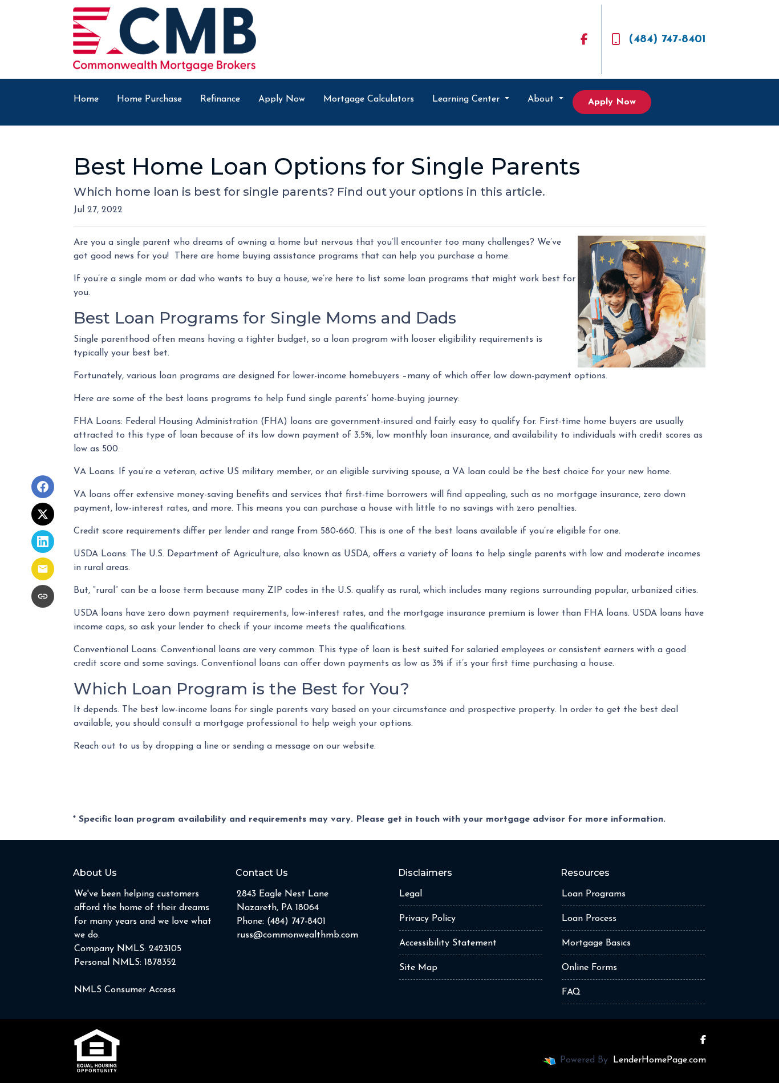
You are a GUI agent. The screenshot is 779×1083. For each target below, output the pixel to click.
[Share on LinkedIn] (42, 541)
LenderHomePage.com (659, 1060)
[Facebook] (584, 39)
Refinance (220, 99)
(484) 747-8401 (667, 39)
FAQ (571, 992)
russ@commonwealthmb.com (297, 935)
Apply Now (281, 99)
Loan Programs (594, 894)
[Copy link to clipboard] (42, 596)
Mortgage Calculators (368, 99)
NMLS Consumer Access (125, 990)
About (542, 99)
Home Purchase (149, 99)
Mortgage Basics (596, 943)
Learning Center (467, 99)
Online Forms (589, 967)
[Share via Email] (42, 568)
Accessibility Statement (448, 943)
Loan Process (589, 918)
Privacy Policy (427, 918)
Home (86, 99)
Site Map (418, 967)
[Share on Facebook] (42, 486)
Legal (410, 894)
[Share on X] (42, 514)
